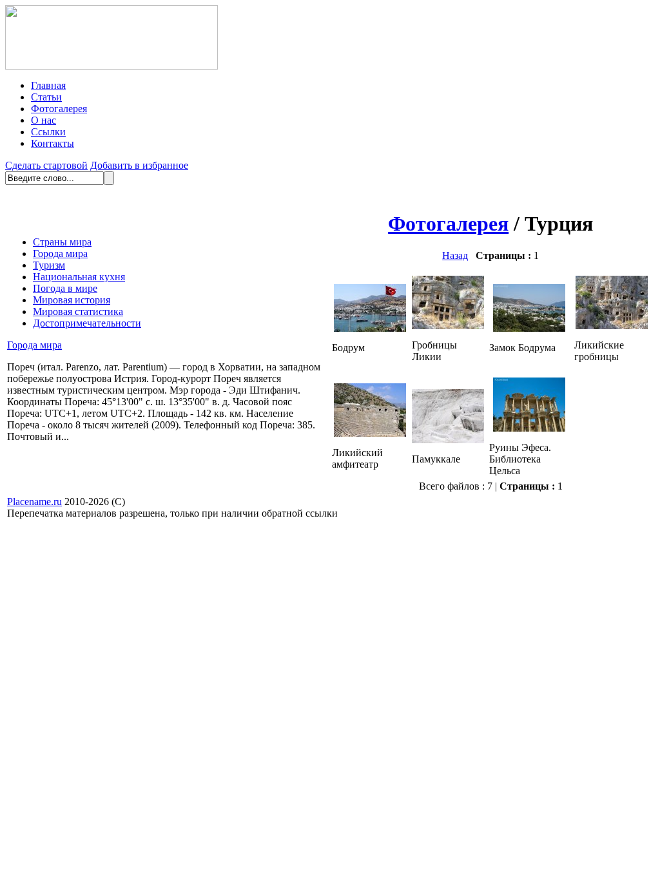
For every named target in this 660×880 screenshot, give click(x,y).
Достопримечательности (87, 323)
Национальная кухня (79, 276)
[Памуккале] (448, 439)
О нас (43, 120)
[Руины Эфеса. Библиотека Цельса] (529, 428)
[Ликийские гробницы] (612, 325)
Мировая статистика (78, 311)
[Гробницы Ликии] (448, 325)
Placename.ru (34, 501)
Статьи (46, 96)
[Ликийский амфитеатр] (370, 433)
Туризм (49, 265)
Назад (455, 255)
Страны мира (62, 241)
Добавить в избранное (139, 165)
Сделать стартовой (46, 165)
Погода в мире (65, 288)
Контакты (52, 143)
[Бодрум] (370, 328)
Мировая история (71, 299)
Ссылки (48, 131)
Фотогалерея (59, 108)
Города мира (60, 253)
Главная (48, 85)
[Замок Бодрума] (529, 328)
